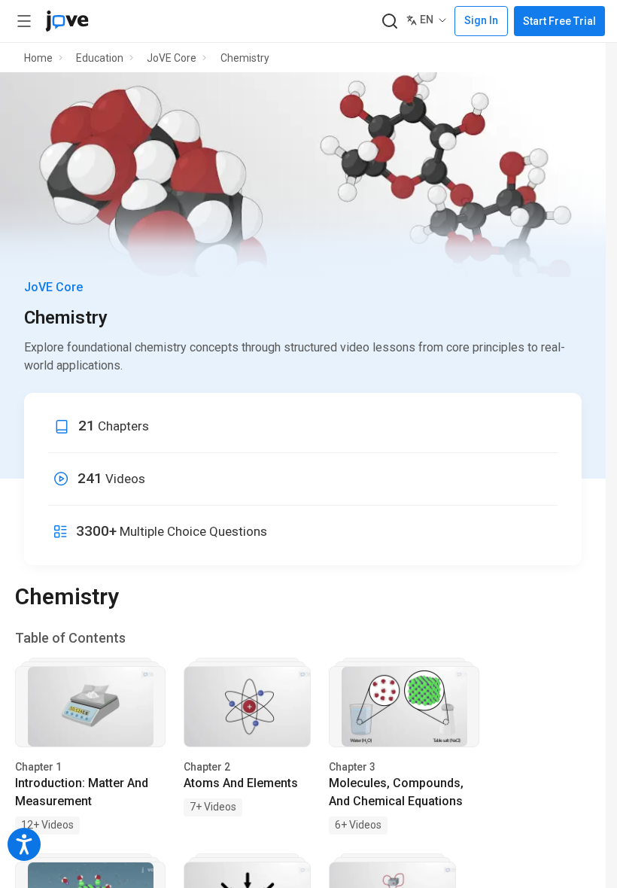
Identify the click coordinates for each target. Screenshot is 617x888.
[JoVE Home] (67, 21)
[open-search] (389, 21)
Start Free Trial (559, 21)
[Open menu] (24, 21)
